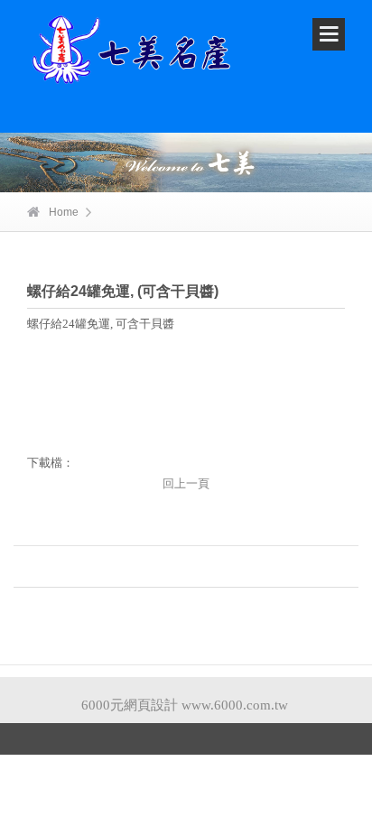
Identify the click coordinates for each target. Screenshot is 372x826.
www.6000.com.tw (234, 705)
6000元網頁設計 (129, 705)
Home (64, 212)
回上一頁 (186, 483)
